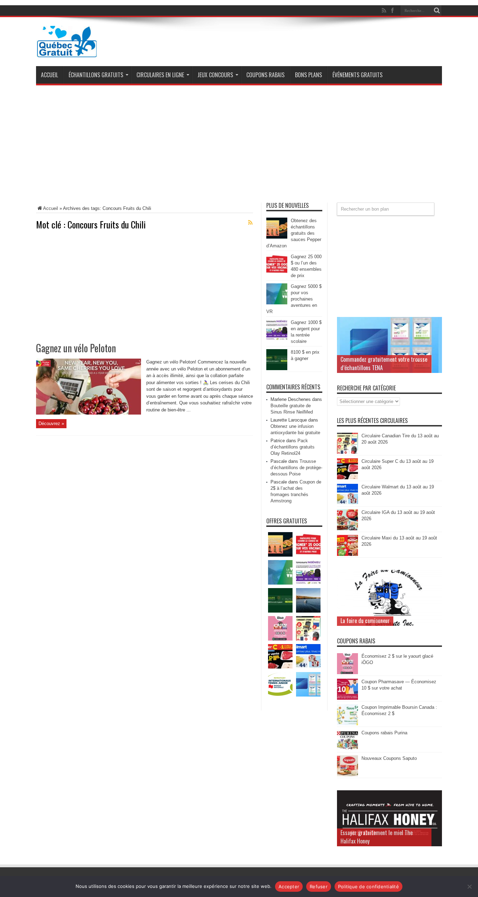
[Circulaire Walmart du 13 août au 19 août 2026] (347, 503)
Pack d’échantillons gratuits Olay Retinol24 (292, 447)
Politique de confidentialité (368, 886)
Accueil (49, 75)
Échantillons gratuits (96, 75)
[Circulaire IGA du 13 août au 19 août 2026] (347, 528)
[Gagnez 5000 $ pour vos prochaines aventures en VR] (276, 302)
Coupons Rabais (265, 75)
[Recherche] (436, 10)
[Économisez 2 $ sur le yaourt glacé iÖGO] (347, 672)
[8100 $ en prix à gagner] (276, 368)
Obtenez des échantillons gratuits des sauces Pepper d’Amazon (293, 233)
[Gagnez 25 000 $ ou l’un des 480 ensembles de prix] (276, 273)
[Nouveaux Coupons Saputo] (347, 774)
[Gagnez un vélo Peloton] (88, 413)
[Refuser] (469, 886)
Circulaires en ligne (160, 75)
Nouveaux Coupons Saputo (389, 758)
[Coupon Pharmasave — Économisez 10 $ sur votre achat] (347, 698)
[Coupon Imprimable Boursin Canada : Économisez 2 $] (347, 723)
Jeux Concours (215, 75)
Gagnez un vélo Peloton (76, 348)
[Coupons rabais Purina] (347, 749)
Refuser (319, 886)
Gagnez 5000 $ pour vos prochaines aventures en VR (294, 299)
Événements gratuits (357, 75)
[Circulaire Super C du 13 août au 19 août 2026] (347, 477)
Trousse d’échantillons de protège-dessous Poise (296, 467)
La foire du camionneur (365, 620)
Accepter (289, 886)
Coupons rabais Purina (384, 732)
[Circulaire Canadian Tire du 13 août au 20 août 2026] (347, 452)
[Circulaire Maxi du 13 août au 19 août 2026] (347, 554)
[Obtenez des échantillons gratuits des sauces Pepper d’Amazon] (276, 237)
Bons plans (308, 75)
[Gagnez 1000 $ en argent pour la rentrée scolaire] (276, 338)
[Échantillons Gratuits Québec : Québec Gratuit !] (67, 52)
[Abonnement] (250, 222)
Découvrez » (51, 423)
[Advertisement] (239, 147)
